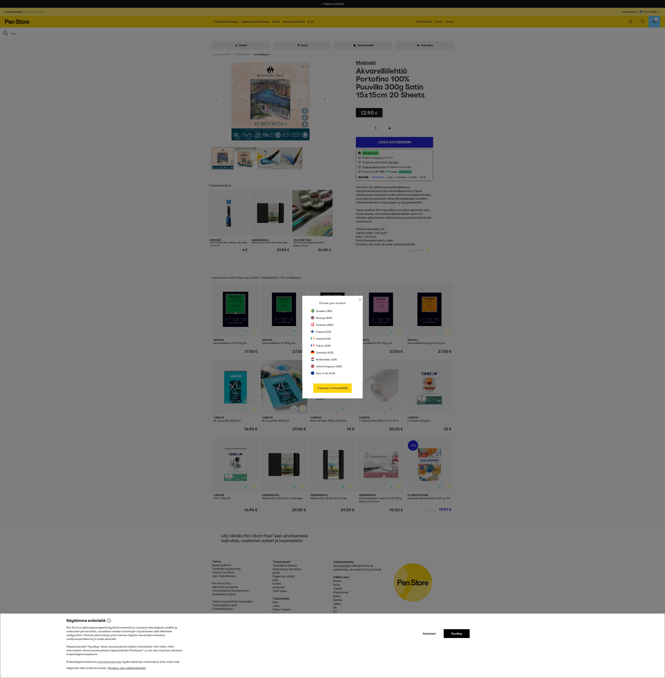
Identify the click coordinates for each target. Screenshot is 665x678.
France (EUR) (323, 345)
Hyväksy (456, 633)
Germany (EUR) (325, 352)
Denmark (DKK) (325, 324)
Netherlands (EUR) (326, 359)
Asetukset (429, 633)
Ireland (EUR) (323, 338)
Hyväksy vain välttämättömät (127, 668)
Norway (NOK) (324, 317)
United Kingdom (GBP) (329, 366)
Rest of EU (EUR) (325, 373)
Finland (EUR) (323, 331)
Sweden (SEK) (324, 311)
